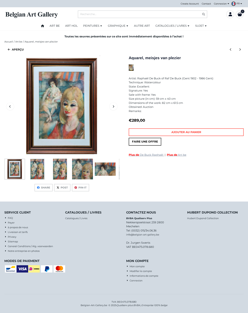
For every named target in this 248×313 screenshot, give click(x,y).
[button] (237, 3)
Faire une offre (145, 141)
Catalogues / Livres (76, 218)
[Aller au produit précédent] (231, 50)
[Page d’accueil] (42, 25)
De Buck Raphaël (146, 154)
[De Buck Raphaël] (131, 70)
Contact (206, 3)
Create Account (190, 3)
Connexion (220, 3)
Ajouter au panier (186, 132)
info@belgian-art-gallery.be (142, 234)
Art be (176, 154)
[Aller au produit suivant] (240, 50)
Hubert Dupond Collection (203, 218)
